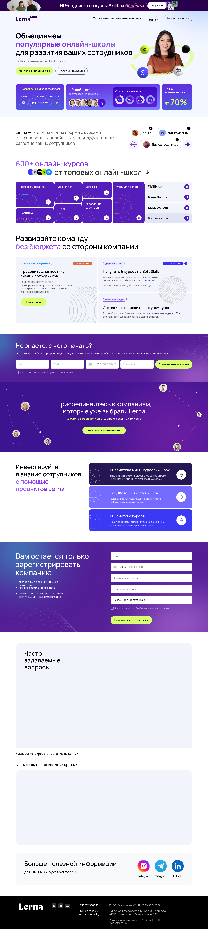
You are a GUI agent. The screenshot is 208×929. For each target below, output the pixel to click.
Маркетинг (64, 187)
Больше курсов (158, 218)
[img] (35, 194)
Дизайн (62, 209)
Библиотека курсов (127, 515)
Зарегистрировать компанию (131, 620)
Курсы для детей (127, 187)
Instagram (143, 876)
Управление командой (93, 205)
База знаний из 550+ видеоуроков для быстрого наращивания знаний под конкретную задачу (138, 477)
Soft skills (91, 187)
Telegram (160, 876)
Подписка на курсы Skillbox (134, 492)
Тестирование (101, 18)
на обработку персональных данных (55, 372)
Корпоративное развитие (125, 18)
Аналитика (26, 213)
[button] (156, 5)
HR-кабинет (153, 18)
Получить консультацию (174, 364)
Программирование (32, 187)
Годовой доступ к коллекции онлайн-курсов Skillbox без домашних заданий (135, 500)
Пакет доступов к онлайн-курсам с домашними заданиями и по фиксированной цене (137, 523)
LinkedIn (177, 876)
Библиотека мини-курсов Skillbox (140, 469)
